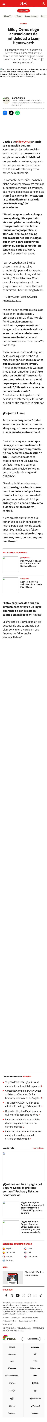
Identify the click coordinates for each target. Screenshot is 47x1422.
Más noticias (38, 1148)
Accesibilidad (7, 1324)
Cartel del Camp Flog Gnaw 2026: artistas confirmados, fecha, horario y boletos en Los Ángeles (23, 1094)
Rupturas (24, 578)
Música (18, 16)
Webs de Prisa (33, 1339)
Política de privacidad (30, 1318)
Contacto (6, 1318)
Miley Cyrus (23, 142)
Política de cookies (9, 1321)
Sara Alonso (18, 97)
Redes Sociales (31, 16)
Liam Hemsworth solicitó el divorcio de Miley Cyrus (31, 584)
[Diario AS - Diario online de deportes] (23, 3)
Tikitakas (27, 1076)
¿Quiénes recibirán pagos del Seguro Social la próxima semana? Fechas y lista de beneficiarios (22, 1189)
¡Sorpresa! (25, 557)
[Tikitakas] (23, 11)
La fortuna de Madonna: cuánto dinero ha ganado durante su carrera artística (22, 1123)
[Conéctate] (43, 3)
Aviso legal (16, 1318)
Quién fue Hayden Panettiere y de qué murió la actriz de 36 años (23, 1113)
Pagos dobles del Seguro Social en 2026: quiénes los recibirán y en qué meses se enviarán (30, 1227)
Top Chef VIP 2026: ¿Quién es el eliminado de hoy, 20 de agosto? (22, 1084)
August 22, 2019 (12, 301)
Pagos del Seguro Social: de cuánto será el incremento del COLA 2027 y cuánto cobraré (32, 1207)
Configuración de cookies (28, 1321)
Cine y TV (7, 16)
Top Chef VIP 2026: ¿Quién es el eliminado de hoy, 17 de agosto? (22, 1104)
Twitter (23, 24)
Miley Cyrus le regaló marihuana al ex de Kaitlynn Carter (31, 563)
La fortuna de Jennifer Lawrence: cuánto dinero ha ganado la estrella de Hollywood (23, 1135)
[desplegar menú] (4, 3)
